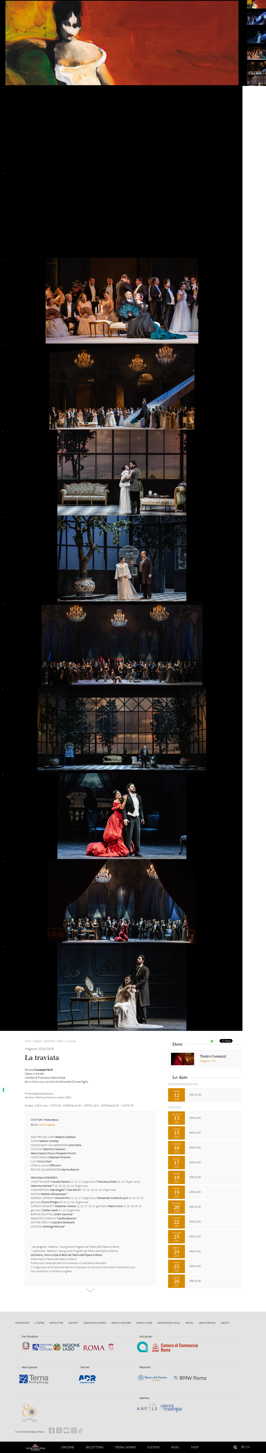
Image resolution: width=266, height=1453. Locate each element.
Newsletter (56, 1322)
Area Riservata (207, 1322)
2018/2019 (49, 1041)
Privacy (189, 1322)
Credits (225, 1322)
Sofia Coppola (47, 1125)
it (243, 1447)
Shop (195, 1447)
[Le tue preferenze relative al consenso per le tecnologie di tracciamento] (3, 1089)
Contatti (73, 1322)
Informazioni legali (168, 1322)
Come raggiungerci (94, 1322)
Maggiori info (208, 1061)
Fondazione (22, 1322)
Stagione (67, 1447)
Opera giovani (125, 1447)
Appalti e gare (144, 1322)
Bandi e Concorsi (121, 1322)
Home (35, 1447)
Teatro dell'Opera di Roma (33, 1432)
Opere (60, 1041)
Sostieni (153, 1447)
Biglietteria (94, 1447)
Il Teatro (39, 1322)
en (248, 1447)
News (175, 1447)
